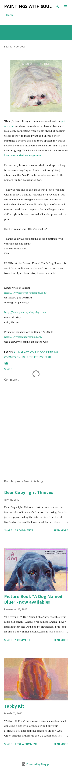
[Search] (57, 6)
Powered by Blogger (38, 764)
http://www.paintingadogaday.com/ (25, 312)
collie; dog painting (44, 352)
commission (12, 357)
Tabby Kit (14, 706)
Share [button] (8, 369)
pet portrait (42, 357)
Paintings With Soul (28, 6)
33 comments (24, 530)
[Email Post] (6, 364)
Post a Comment (26, 744)
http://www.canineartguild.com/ (23, 336)
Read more (61, 530)
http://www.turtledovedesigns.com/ (25, 292)
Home (9, 15)
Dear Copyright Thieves (28, 492)
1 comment (22, 640)
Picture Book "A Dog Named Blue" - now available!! (33, 599)
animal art (21, 352)
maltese (27, 357)
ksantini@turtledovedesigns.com (23, 155)
